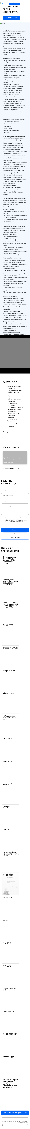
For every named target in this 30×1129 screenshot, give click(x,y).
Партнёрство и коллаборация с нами (15, 1113)
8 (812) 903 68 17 (14, 2)
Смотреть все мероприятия (11, 468)
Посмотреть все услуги (10, 432)
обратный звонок (14, 3)
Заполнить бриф (15, 537)
